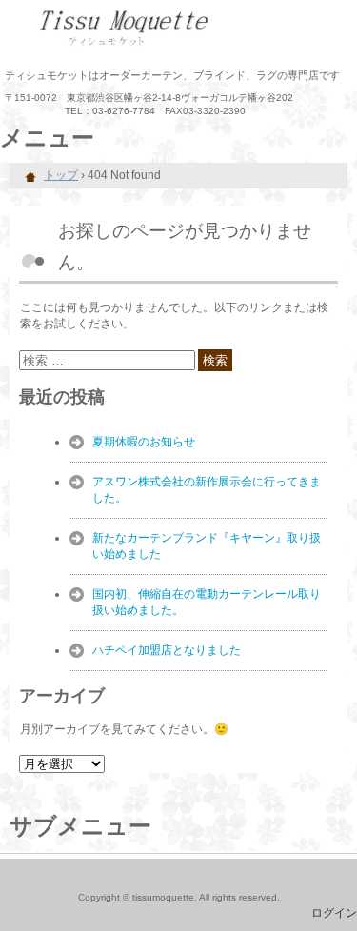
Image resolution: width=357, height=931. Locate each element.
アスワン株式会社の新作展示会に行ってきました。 (206, 490)
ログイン (334, 913)
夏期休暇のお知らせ (143, 441)
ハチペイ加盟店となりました (166, 650)
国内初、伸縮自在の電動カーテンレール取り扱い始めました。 (206, 602)
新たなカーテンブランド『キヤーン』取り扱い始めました (206, 546)
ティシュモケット (178, 28)
